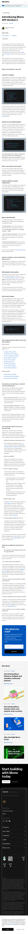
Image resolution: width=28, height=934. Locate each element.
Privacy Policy (10, 923)
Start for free (6, 781)
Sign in (4, 814)
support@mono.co (18, 538)
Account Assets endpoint (10, 365)
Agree (8, 929)
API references (14, 515)
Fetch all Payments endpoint (10, 378)
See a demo (14, 781)
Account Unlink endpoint (10, 360)
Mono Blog (6, 13)
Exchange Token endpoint (10, 352)
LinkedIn (14, 35)
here (16, 160)
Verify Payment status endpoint (11, 376)
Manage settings (20, 929)
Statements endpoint (9, 361)
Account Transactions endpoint (11, 356)
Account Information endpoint (11, 354)
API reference (9, 503)
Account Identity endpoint (10, 357)
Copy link (5, 38)
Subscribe (14, 651)
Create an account (8, 811)
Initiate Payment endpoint (10, 374)
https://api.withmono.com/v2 (12, 277)
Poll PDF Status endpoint (9, 363)
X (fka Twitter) (5, 35)
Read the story (8, 683)
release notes (16, 446)
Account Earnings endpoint (10, 367)
